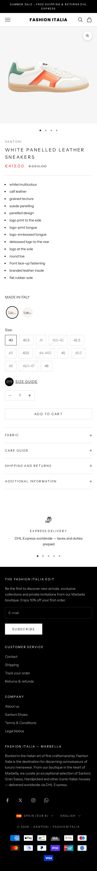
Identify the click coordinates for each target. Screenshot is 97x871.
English (68, 816)
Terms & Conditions (20, 723)
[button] (48, 381)
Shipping (12, 665)
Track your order (17, 673)
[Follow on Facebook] (7, 800)
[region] (48, 532)
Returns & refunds (19, 681)
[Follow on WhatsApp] (46, 800)
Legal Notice (14, 731)
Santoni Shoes (16, 714)
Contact (11, 656)
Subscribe (23, 629)
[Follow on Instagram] (33, 800)
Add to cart (48, 414)
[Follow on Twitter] (20, 800)
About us (12, 706)
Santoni (13, 141)
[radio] (11, 312)
